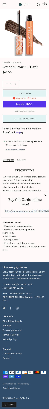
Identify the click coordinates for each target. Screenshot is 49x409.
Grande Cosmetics (12, 62)
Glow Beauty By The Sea (19, 398)
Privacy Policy (23, 384)
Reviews (21, 160)
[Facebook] (10, 308)
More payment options (24, 111)
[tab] (10, 160)
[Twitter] (4, 308)
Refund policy (10, 339)
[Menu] (4, 5)
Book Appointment (12, 330)
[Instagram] (17, 308)
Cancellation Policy (12, 353)
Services (7, 325)
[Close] (45, 195)
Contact (6, 358)
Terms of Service (11, 335)
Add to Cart (24, 93)
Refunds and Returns (11, 388)
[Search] (39, 5)
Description (8, 160)
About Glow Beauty (12, 321)
